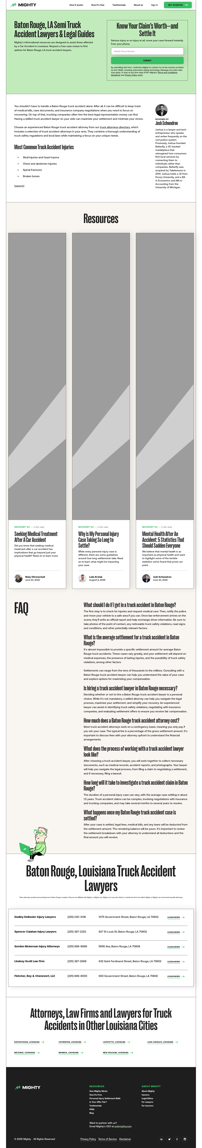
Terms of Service (107, 1139)
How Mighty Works (98, 1091)
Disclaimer (115, 75)
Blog (91, 1113)
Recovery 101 (22, 527)
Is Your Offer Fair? (98, 1102)
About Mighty (148, 1091)
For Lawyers (147, 1102)
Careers (145, 1095)
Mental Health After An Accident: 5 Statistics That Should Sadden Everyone (163, 540)
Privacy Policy (131, 75)
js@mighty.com (123, 1126)
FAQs (91, 1109)
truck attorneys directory (115, 127)
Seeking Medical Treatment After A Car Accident (36, 537)
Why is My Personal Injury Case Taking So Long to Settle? (98, 540)
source (19, 185)
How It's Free (95, 1095)
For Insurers (147, 1106)
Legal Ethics (147, 1098)
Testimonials (95, 1106)
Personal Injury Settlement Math (105, 1098)
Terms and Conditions (167, 72)
